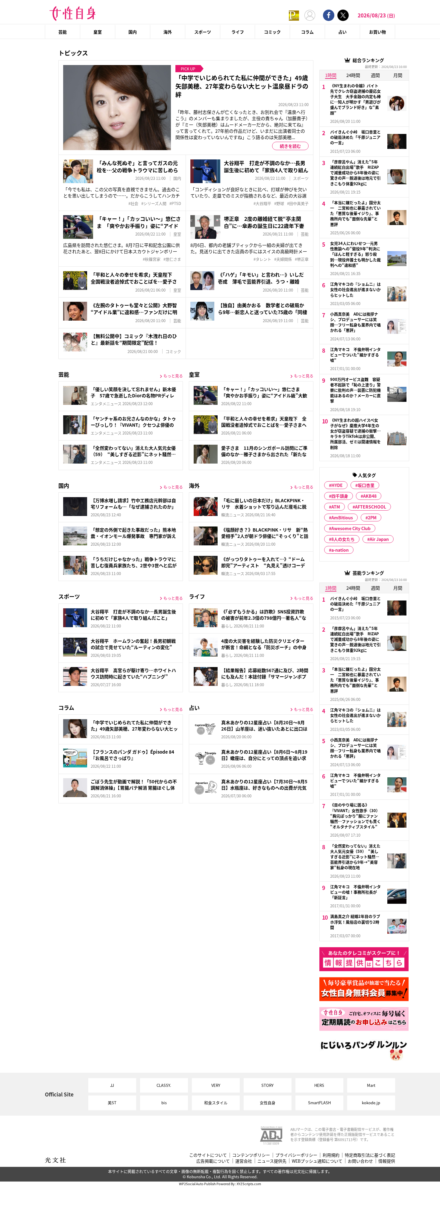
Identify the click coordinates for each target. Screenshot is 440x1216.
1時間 (330, 75)
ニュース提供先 (271, 1161)
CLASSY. (164, 1085)
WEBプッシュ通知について (317, 1161)
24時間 (353, 75)
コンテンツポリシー (251, 1155)
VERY (215, 1085)
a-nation (340, 550)
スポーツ (202, 32)
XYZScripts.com (249, 1183)
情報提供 (386, 1161)
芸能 (62, 32)
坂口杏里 (366, 485)
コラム (307, 32)
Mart (371, 1085)
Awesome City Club (351, 528)
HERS (319, 1085)
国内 (132, 32)
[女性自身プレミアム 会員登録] (294, 15)
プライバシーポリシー (296, 1155)
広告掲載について (213, 1161)
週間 (375, 75)
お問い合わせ (360, 1161)
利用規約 (331, 1155)
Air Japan (379, 539)
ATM (335, 507)
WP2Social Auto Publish (197, 1183)
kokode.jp (371, 1102)
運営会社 (243, 1161)
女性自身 (267, 1102)
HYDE (337, 485)
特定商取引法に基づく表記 (370, 1155)
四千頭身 (339, 496)
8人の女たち (343, 539)
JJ (112, 1085)
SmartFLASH (319, 1102)
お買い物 (377, 32)
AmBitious (342, 518)
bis (164, 1102)
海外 (167, 32)
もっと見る (173, 375)
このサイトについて (208, 1155)
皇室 (97, 32)
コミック (272, 32)
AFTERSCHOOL (370, 507)
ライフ (237, 32)
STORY (267, 1085)
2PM (372, 518)
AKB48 (370, 496)
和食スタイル (215, 1102)
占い (342, 32)
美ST (112, 1102)
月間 (397, 75)
